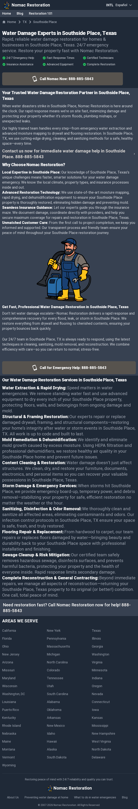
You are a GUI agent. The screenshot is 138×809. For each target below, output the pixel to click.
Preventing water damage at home (46, 797)
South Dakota (56, 757)
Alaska (52, 749)
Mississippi (100, 725)
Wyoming (9, 765)
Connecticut (101, 702)
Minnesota (99, 670)
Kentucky (9, 718)
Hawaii (52, 741)
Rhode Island (11, 725)
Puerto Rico (10, 710)
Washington (100, 654)
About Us (13, 797)
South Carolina (57, 694)
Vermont (8, 757)
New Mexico (56, 725)
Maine (6, 741)
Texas (96, 630)
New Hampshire (103, 733)
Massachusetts (58, 646)
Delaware (98, 757)
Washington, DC (13, 694)
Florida (7, 638)
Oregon (97, 686)
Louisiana (9, 702)
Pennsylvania (56, 638)
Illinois (96, 638)
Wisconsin (9, 686)
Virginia (97, 662)
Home (6, 13)
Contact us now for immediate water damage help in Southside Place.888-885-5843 (63, 153)
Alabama (53, 702)
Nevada (97, 694)
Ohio (5, 646)
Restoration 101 (41, 13)
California (9, 630)
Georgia (97, 646)
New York (54, 630)
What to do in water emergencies (95, 797)
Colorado (53, 670)
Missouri (8, 670)
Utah (50, 686)
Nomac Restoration (65, 805)
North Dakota (101, 749)
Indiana (97, 678)
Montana (8, 749)
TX (24, 22)
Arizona (7, 662)
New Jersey (10, 654)
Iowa (95, 710)
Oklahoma (54, 710)
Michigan (53, 654)
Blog (20, 13)
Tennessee (55, 678)
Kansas (97, 718)
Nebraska (9, 733)
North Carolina (57, 662)
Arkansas (54, 718)
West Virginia (101, 741)
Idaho (51, 733)
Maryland (8, 678)
